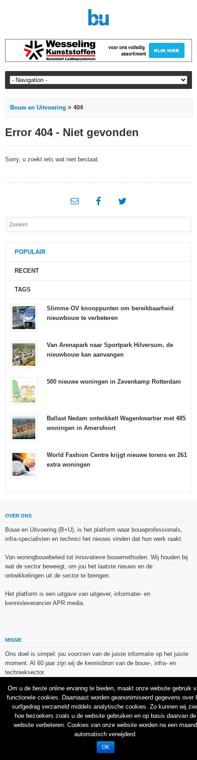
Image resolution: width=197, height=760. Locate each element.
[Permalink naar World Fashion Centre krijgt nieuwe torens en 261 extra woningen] (23, 464)
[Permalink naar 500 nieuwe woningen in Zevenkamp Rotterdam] (23, 390)
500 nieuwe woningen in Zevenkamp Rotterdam (114, 381)
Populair (30, 251)
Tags (23, 289)
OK (105, 747)
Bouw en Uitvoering (38, 107)
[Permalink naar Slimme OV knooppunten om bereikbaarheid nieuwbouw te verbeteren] (23, 317)
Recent (27, 270)
